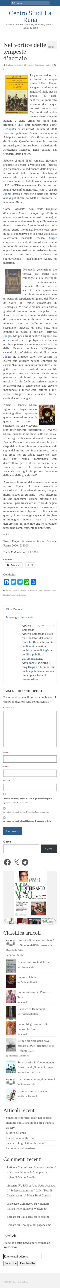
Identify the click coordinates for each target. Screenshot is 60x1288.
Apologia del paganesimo (35, 1224)
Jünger (7, 193)
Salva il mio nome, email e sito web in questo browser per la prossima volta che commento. (28, 801)
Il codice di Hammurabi (32, 1009)
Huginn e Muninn (39, 667)
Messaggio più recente (19, 617)
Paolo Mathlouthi (28, 982)
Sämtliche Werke (8, 595)
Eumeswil (33, 590)
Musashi (24, 1002)
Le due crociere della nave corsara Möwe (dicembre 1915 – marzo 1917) (36, 1045)
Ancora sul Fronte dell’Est (34, 962)
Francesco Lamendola (19, 1055)
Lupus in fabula (27, 977)
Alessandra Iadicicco (11, 590)
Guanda (40, 590)
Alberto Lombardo (15, 65)
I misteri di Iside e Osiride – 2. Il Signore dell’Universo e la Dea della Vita (30, 945)
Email (6, 767)
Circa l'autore (14, 609)
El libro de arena (16, 1132)
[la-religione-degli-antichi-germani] (23, 921)
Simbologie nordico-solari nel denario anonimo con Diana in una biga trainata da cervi (30, 1122)
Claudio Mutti (27, 967)
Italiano (49, 65)
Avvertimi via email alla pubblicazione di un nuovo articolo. (27, 821)
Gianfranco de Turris (30, 1072)
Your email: (10, 1247)
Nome (6, 752)
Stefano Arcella (16, 955)
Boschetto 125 (24, 590)
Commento (8, 708)
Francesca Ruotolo (29, 1014)
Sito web (6, 781)
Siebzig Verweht (21, 595)
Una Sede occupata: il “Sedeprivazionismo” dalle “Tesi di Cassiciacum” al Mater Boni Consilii (31, 1190)
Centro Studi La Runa (30, 16)
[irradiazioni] (11, 921)
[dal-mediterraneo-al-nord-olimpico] (47, 921)
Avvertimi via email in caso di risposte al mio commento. (26, 812)
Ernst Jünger (40, 65)
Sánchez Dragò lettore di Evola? (25, 1143)
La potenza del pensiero (20, 1148)
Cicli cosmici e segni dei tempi (36, 1079)
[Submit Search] (13, 3)
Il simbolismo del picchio (33, 1091)
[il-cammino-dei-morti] (35, 921)
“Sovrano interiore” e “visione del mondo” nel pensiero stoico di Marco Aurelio (31, 1172)
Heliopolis (47, 590)
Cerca (7, 841)
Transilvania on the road (20, 1138)
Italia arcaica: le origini (35, 1216)
